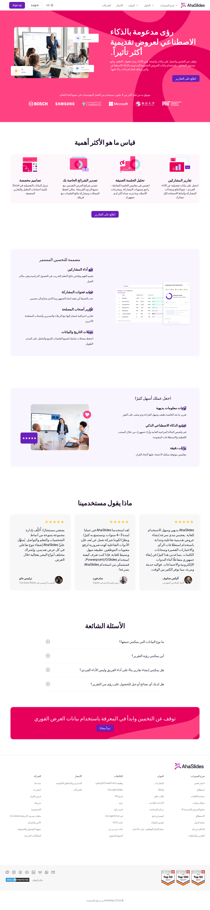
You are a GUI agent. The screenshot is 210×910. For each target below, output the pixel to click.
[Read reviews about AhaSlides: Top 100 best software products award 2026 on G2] (183, 877)
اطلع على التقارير (186, 78)
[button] (169, 5)
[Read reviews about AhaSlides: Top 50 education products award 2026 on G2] (168, 877)
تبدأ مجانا (105, 728)
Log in (35, 5)
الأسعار (119, 5)
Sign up (17, 5)
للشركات (106, 5)
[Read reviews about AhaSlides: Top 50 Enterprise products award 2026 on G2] (198, 877)
